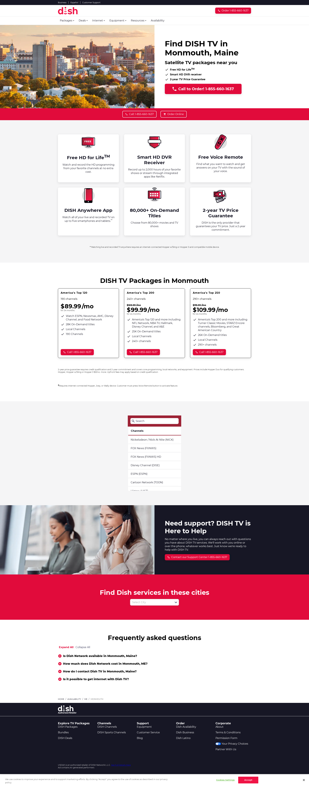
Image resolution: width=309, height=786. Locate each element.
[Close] (303, 780)
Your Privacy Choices (235, 743)
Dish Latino (183, 738)
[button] (176, 602)
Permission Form (226, 738)
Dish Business (185, 732)
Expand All (66, 647)
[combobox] (151, 602)
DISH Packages (68, 726)
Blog (140, 738)
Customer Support (91, 2)
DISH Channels (107, 726)
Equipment (144, 726)
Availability (74, 699)
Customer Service (148, 732)
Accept (248, 780)
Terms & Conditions (228, 732)
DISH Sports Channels (111, 732)
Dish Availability (186, 726)
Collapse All (82, 647)
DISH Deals (65, 738)
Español (74, 2)
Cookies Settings (225, 780)
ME (85, 699)
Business (62, 2)
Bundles (63, 732)
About (219, 726)
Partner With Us (225, 749)
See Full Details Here (121, 765)
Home (61, 699)
